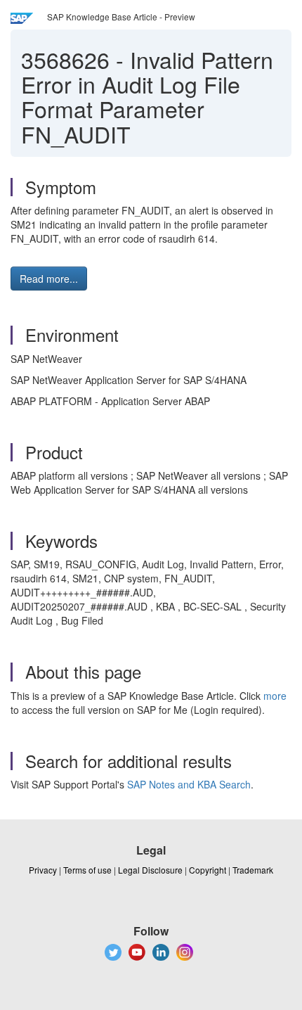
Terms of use (87, 870)
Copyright (207, 870)
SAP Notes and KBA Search (189, 784)
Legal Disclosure (150, 870)
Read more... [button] (49, 278)
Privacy (43, 870)
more (275, 696)
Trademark (252, 870)
